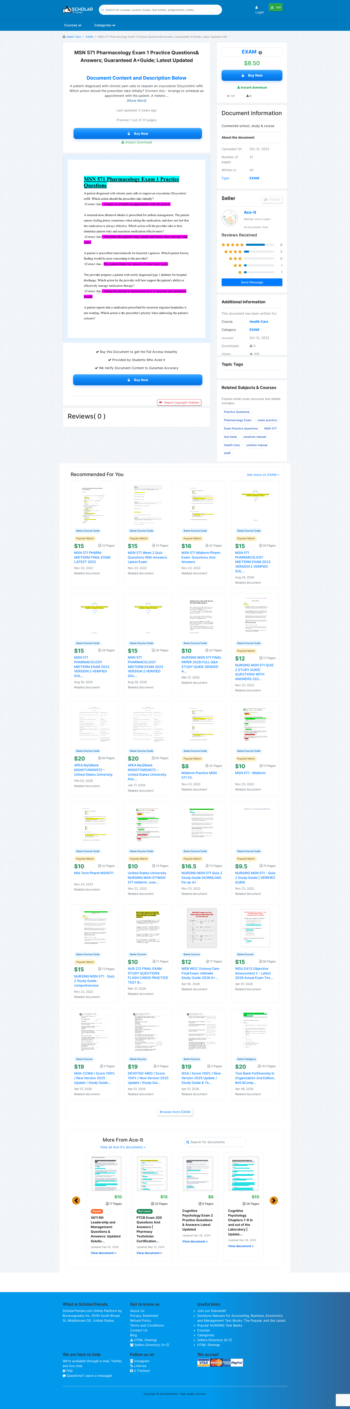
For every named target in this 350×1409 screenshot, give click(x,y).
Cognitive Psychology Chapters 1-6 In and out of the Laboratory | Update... (240, 1222)
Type (225, 178)
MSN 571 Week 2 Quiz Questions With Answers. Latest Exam (148, 557)
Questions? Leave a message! (89, 1376)
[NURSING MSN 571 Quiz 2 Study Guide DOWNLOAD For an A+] (202, 825)
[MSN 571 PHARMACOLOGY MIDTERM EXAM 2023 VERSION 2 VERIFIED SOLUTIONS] (255, 504)
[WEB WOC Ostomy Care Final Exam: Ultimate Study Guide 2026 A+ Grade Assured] (202, 928)
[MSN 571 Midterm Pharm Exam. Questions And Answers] (202, 504)
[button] (76, 1200)
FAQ (69, 1371)
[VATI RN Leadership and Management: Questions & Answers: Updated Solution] (106, 1173)
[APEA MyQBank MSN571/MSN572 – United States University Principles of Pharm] (148, 724)
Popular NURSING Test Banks (219, 1325)
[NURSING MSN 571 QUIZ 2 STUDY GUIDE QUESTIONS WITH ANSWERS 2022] (255, 616)
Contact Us (138, 1330)
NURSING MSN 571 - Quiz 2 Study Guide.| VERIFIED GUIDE (255, 877)
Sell (278, 7)
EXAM (89, 36)
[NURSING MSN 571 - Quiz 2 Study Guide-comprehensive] (94, 928)
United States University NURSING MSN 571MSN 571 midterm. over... (147, 877)
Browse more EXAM (175, 1112)
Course (227, 321)
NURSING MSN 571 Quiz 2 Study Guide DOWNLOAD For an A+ (201, 877)
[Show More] (136, 100)
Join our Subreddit (211, 1311)
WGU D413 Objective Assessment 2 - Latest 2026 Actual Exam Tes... (254, 973)
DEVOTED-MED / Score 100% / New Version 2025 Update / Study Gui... (148, 1078)
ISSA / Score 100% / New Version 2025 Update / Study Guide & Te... (201, 1078)
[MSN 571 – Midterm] (255, 724)
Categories (103, 25)
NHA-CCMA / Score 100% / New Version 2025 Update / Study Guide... (94, 1078)
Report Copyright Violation (181, 402)
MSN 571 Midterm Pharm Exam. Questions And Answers (200, 557)
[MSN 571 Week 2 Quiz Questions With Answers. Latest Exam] (148, 504)
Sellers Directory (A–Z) (151, 1345)
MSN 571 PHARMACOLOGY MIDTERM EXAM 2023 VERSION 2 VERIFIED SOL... (253, 562)
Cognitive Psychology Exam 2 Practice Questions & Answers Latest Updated (197, 1220)
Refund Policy (140, 1320)
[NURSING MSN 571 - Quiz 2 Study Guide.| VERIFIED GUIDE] (255, 825)
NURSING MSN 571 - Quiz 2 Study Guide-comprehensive (94, 981)
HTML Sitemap (145, 1340)
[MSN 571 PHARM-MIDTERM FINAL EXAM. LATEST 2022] (94, 504)
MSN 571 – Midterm (250, 773)
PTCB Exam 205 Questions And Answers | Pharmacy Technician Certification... (149, 1229)
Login (259, 12)
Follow (274, 199)
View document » (103, 1253)
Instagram (141, 1361)
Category (229, 330)
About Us (137, 1311)
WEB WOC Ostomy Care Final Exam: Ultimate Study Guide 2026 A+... (200, 973)
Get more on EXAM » (263, 475)
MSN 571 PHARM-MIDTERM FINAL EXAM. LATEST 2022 (92, 557)
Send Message (252, 282)
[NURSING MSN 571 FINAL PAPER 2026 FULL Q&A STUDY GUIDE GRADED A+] (202, 616)
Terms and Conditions (147, 1325)
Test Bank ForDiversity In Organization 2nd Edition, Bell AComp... (255, 1078)
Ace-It (250, 212)
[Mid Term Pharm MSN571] (94, 825)
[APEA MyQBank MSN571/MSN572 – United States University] (94, 724)
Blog (133, 1335)
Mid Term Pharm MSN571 (94, 873)
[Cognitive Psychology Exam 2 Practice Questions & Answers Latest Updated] (197, 1173)
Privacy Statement (144, 1316)
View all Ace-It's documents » (123, 1147)
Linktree (139, 1366)
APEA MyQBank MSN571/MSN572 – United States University (93, 770)
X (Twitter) (141, 1371)
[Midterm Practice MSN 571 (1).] (202, 724)
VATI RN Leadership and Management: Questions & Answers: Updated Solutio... (106, 1229)
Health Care (73, 36)
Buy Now (141, 133)
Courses (71, 25)
